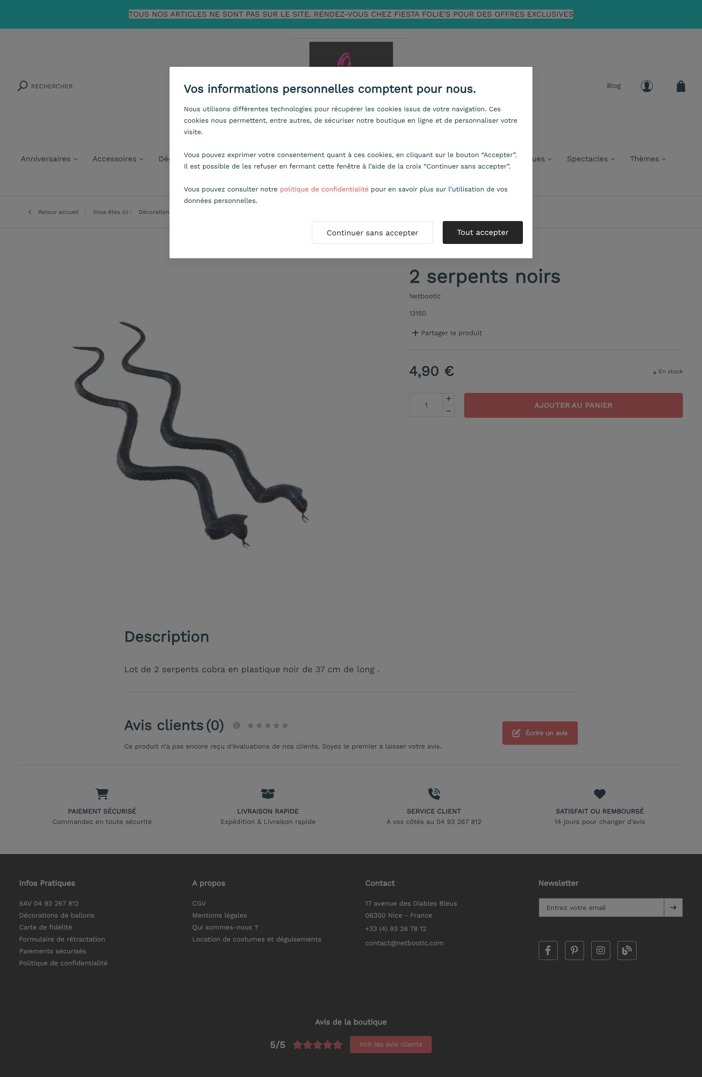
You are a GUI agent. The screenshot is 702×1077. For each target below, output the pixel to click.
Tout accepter (483, 232)
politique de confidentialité (324, 189)
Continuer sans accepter (372, 232)
